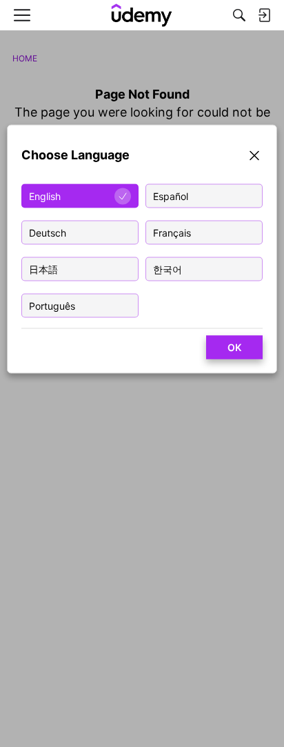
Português (52, 306)
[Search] (239, 15)
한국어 (167, 269)
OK (234, 347)
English (45, 196)
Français (172, 233)
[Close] (254, 158)
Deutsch (47, 233)
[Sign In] (264, 15)
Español (170, 196)
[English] (142, 15)
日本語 (43, 269)
